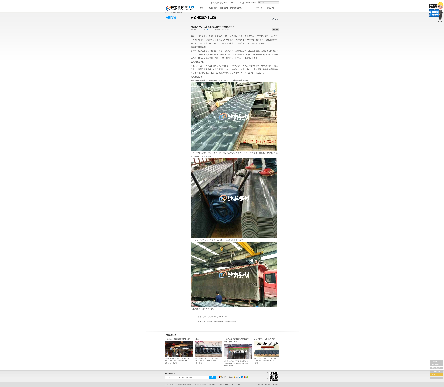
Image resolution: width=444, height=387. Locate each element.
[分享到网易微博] (244, 377)
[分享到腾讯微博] (239, 377)
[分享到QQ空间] (234, 377)
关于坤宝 (259, 8)
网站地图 (268, 384)
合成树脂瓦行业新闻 (176, 12)
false (197, 339)
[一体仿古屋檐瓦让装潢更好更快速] (177, 349)
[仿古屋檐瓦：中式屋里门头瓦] (266, 349)
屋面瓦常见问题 (236, 8)
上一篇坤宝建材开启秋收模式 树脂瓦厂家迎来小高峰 (211, 317)
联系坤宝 (270, 8)
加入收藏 (217, 29)
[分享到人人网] (242, 377)
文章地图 (260, 384)
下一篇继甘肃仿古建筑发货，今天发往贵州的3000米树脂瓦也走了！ (216, 321)
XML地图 (275, 384)
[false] (207, 349)
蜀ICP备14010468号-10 (202, 384)
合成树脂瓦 (213, 8)
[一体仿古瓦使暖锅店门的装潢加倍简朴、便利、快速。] (236, 351)
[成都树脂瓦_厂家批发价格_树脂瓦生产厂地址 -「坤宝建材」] (179, 7)
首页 (201, 8)
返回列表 (275, 29)
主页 (166, 12)
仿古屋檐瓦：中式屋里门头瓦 (264, 339)
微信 (247, 377)
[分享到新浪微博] (237, 377)
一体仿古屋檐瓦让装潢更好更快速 (177, 339)
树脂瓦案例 (224, 8)
